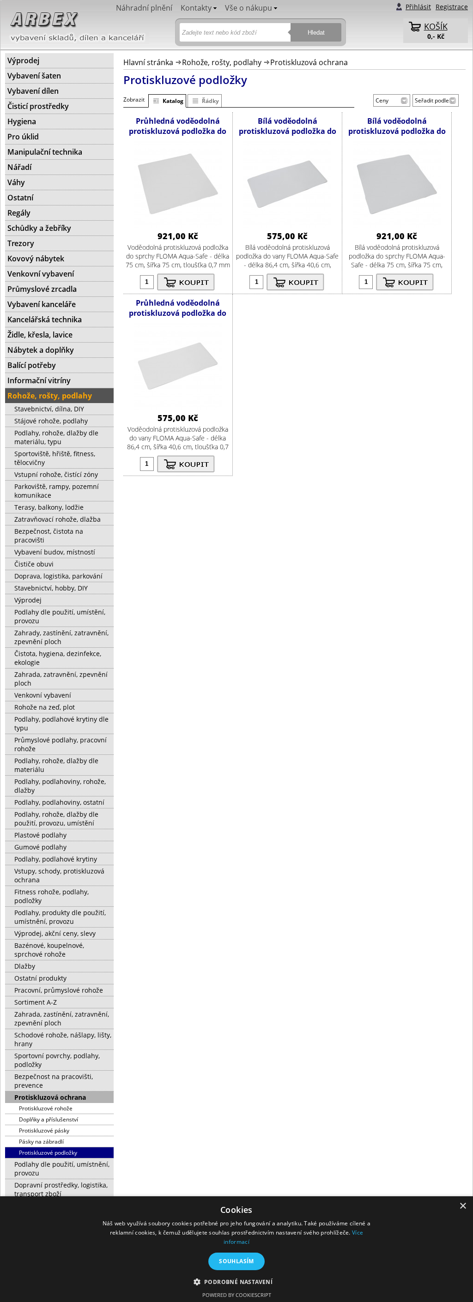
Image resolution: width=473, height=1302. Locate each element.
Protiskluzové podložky (48, 1153)
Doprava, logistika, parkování (58, 576)
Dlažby (24, 966)
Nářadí (19, 167)
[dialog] (236, 1249)
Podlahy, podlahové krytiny (55, 859)
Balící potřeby (31, 365)
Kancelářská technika (44, 319)
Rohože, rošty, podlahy (221, 62)
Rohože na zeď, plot (44, 707)
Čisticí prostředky (38, 106)
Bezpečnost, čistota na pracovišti (48, 535)
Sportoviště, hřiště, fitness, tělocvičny (54, 458)
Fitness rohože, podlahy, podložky (51, 896)
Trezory (20, 243)
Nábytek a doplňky (40, 350)
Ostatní (20, 198)
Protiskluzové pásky (44, 1130)
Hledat (316, 32)
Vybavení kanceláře (41, 304)
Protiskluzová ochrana (309, 62)
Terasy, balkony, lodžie (49, 507)
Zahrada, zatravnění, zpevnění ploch (61, 678)
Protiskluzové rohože (46, 1108)
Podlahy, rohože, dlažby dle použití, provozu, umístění (56, 818)
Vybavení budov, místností (54, 552)
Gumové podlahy (40, 847)
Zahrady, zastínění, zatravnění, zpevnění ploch (61, 637)
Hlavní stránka (148, 62)
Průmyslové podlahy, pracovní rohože (60, 744)
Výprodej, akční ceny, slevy (55, 933)
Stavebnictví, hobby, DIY (51, 588)
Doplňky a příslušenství (48, 1119)
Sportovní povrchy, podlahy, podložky (57, 1060)
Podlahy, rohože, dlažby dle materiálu (56, 765)
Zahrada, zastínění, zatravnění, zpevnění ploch (61, 1018)
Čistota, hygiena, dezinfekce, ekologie (57, 658)
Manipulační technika (44, 152)
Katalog (173, 101)
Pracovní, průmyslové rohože (58, 990)
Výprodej (23, 60)
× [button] (462, 1206)
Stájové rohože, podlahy (51, 420)
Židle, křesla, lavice (40, 335)
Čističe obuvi (34, 564)
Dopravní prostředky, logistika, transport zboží (61, 1189)
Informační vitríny (39, 380)
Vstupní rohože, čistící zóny (56, 474)
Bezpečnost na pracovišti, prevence (53, 1081)
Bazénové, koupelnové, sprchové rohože (49, 949)
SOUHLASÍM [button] (236, 1261)
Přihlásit (418, 6)
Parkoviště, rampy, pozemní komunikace (56, 491)
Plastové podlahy (40, 835)
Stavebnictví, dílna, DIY (49, 408)
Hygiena (21, 121)
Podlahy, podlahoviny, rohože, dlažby (60, 786)
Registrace (452, 6)
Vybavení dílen (33, 91)
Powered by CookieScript (236, 1294)
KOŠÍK (436, 26)
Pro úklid (23, 137)
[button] (236, 1281)
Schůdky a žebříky (39, 228)
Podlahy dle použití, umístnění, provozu (61, 1168)
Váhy (16, 182)
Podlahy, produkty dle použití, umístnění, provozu (60, 917)
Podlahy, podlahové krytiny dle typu (61, 723)
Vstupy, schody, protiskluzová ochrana (59, 875)
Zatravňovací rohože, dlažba (57, 519)
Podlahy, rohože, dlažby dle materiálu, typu (56, 437)
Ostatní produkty (40, 978)
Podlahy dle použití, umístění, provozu (59, 616)
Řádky (210, 101)
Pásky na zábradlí (41, 1141)
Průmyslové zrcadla (42, 289)
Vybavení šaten (34, 76)
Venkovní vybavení (40, 274)
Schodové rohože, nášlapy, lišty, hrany (62, 1039)
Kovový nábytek (35, 258)
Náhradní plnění (144, 8)
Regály (18, 213)
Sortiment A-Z (35, 1002)
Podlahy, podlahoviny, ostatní (59, 802)
